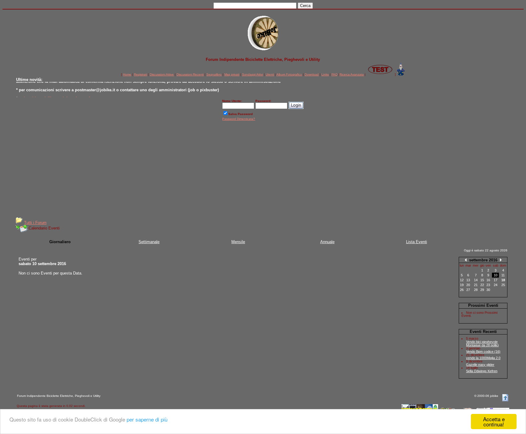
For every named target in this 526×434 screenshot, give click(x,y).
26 (462, 290)
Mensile (238, 242)
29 (482, 290)
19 (462, 285)
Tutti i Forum (35, 222)
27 (468, 290)
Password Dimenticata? (238, 119)
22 (482, 285)
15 (482, 280)
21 (476, 285)
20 (468, 285)
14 (476, 280)
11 (503, 275)
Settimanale (149, 242)
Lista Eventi (416, 242)
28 (476, 290)
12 (462, 280)
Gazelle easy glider (480, 364)
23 (488, 285)
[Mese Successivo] (501, 259)
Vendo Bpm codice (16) (483, 351)
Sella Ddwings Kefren (481, 371)
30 (488, 290)
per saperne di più (147, 419)
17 (495, 280)
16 (488, 280)
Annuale (327, 242)
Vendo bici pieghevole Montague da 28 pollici (482, 343)
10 (495, 275)
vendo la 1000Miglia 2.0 (483, 358)
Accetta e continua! (494, 421)
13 (468, 280)
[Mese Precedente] (466, 259)
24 (495, 285)
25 (503, 285)
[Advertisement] (263, 171)
